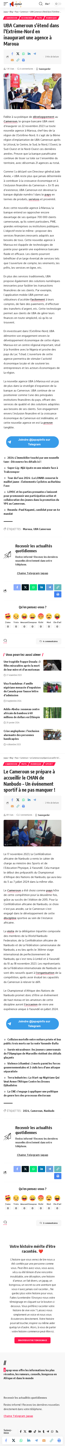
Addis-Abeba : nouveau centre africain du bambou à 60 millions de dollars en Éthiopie (22, 713)
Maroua (27, 529)
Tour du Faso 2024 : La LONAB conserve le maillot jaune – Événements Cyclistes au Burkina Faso (32, 481)
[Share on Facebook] (12, 54)
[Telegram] (48, 1431)
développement (43, 117)
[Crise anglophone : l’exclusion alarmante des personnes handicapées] (52, 734)
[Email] (12, 60)
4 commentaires (26, 68)
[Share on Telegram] (34, 54)
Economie (27, 18)
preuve (48, 422)
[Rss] (57, 1431)
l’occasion (31, 1004)
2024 (26, 1110)
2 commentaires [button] (50, 1223)
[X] (25, 1431)
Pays (39, 18)
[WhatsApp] (52, 1431)
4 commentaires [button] (50, 641)
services (34, 199)
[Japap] (16, 4)
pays (48, 194)
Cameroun (11, 18)
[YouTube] (30, 1431)
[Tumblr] (43, 1431)
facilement (38, 299)
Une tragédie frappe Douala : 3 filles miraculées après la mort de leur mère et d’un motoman (22, 665)
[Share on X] (17, 54)
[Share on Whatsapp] (23, 54)
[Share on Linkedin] (29, 54)
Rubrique (51, 18)
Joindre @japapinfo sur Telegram (34, 442)
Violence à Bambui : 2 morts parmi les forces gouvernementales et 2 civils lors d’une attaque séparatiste (32, 1067)
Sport (49, 764)
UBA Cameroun (42, 529)
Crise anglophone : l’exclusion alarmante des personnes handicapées (21, 735)
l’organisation (45, 972)
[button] (7, 4)
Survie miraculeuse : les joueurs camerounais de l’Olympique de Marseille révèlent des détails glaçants (32, 1053)
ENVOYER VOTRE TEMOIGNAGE (32, 1340)
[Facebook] (20, 1431)
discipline (10, 918)
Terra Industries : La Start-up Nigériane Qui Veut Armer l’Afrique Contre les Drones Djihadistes (31, 1081)
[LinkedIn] (39, 1431)
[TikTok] (35, 1431)
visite (10, 931)
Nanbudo (49, 1110)
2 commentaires (25, 815)
